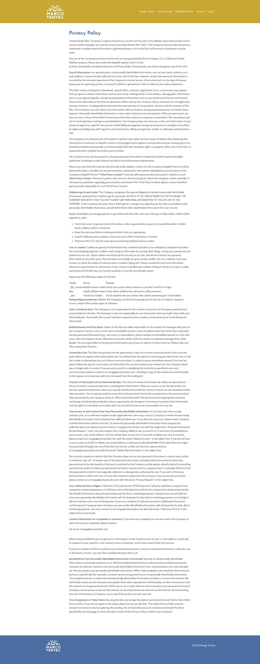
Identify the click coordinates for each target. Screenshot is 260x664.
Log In (211, 11)
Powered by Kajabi (207, 657)
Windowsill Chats (184, 11)
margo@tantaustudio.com (130, 427)
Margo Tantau (147, 11)
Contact (200, 11)
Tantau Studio (165, 11)
